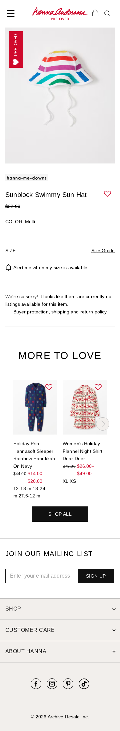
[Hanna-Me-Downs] (60, 13)
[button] (108, 194)
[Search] (107, 14)
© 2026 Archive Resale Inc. (60, 716)
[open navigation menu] (11, 14)
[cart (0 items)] (95, 12)
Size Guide (103, 250)
